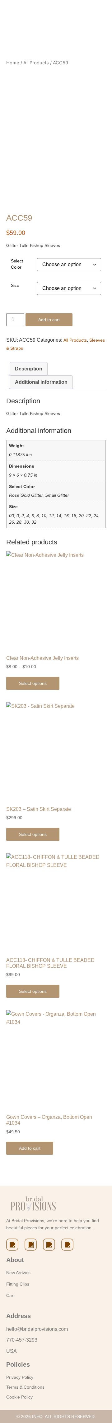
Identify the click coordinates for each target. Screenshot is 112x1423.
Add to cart (49, 319)
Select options (33, 683)
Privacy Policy (19, 1377)
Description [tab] (28, 368)
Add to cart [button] (29, 1148)
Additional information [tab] (41, 382)
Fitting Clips (17, 1284)
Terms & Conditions (25, 1387)
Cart (10, 1295)
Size (15, 285)
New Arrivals (18, 1272)
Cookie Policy (19, 1397)
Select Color (17, 264)
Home (12, 63)
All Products (36, 63)
